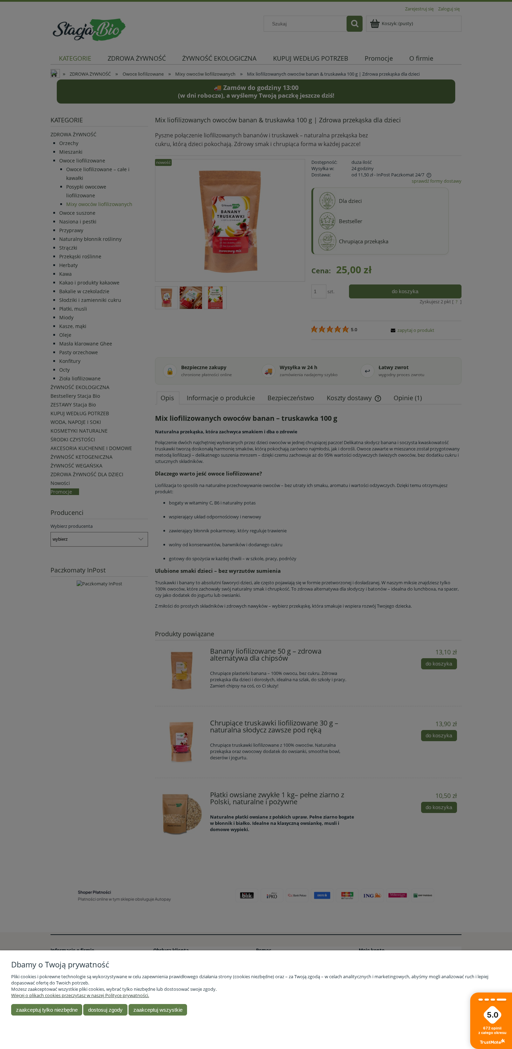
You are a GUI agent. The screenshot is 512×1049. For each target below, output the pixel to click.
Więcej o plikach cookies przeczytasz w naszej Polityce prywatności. (80, 995)
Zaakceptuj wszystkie (158, 1010)
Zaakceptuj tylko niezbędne (47, 1010)
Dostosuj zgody (105, 1010)
